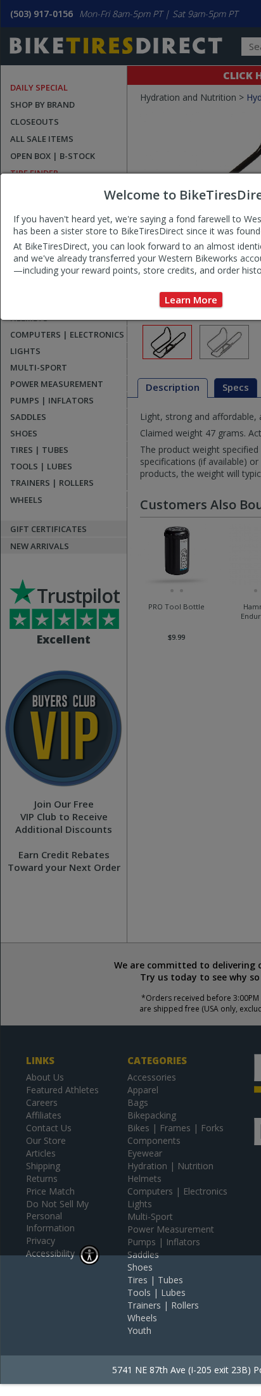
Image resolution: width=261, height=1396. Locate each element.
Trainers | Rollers (163, 1305)
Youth (139, 1330)
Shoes (140, 1267)
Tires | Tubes (155, 1280)
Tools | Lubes (156, 1292)
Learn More (191, 299)
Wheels (142, 1318)
